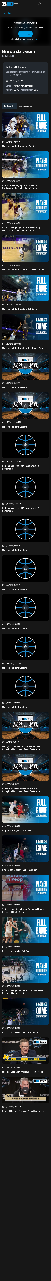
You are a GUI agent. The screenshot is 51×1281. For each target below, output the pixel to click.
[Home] (10, 4)
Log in (37, 39)
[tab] (9, 106)
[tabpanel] (25, 613)
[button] (39, 4)
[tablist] (17, 106)
